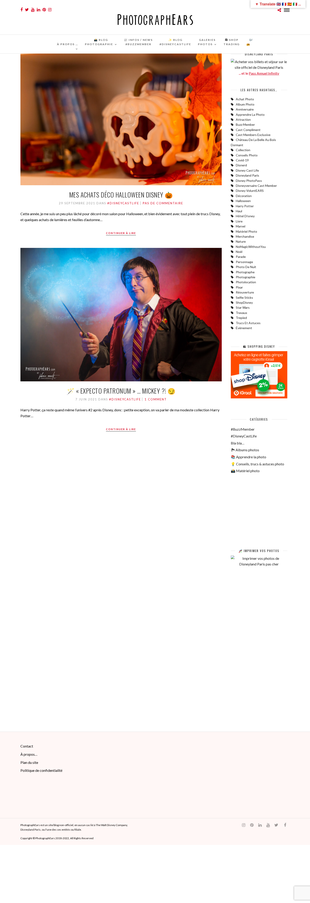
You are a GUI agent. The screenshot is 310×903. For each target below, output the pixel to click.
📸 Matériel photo (245, 471)
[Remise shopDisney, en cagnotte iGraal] (259, 397)
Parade (241, 257)
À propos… (28, 754)
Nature (241, 241)
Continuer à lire (121, 233)
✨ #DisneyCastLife (175, 42)
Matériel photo (246, 231)
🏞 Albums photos (245, 450)
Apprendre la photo (250, 114)
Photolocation (246, 282)
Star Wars (243, 307)
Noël (239, 252)
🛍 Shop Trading (232, 42)
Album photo (245, 104)
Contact (26, 746)
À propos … (67, 44)
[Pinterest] (44, 10)
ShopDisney (244, 302)
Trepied (241, 318)
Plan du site (29, 762)
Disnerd (241, 165)
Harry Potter (245, 206)
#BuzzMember (243, 429)
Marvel (240, 226)
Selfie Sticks (244, 297)
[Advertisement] (259, 649)
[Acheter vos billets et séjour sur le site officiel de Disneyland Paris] (259, 67)
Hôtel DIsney (245, 216)
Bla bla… (237, 443)
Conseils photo (247, 155)
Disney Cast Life (247, 170)
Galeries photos (207, 42)
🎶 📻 (249, 42)
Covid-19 (242, 160)
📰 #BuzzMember (138, 42)
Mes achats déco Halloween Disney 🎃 (121, 194)
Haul (239, 211)
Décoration (244, 196)
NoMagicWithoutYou (251, 247)
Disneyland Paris (247, 175)
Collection (243, 150)
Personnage (244, 262)
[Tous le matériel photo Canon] (259, 534)
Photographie (245, 277)
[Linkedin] (38, 10)
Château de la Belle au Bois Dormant (253, 142)
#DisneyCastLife (123, 203)
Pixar (239, 287)
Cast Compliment (248, 130)
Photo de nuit (246, 267)
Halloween (243, 201)
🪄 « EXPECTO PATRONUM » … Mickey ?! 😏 (121, 390)
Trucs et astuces (248, 323)
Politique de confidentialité (41, 770)
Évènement (244, 328)
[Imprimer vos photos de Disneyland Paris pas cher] (259, 564)
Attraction (243, 119)
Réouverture (245, 292)
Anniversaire (245, 109)
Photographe (245, 272)
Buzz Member (245, 124)
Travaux (241, 313)
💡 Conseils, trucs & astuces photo (257, 464)
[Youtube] (32, 10)
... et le (259, 73)
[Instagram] (50, 10)
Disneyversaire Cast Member (256, 186)
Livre (239, 221)
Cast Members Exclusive (253, 135)
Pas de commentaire (163, 203)
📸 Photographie (99, 42)
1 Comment (156, 399)
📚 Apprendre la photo (248, 457)
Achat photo (245, 99)
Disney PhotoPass (249, 181)
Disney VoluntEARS (250, 190)
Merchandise (245, 236)
